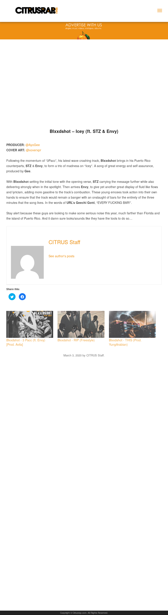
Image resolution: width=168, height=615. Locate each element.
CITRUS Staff (64, 242)
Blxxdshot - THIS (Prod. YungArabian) (125, 342)
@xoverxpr (33, 150)
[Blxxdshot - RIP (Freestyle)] (81, 324)
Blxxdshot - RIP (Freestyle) (76, 340)
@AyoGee (33, 145)
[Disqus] (84, 412)
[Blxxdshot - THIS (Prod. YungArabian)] (132, 324)
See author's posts (61, 256)
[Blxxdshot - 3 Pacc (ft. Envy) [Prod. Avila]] (29, 324)
